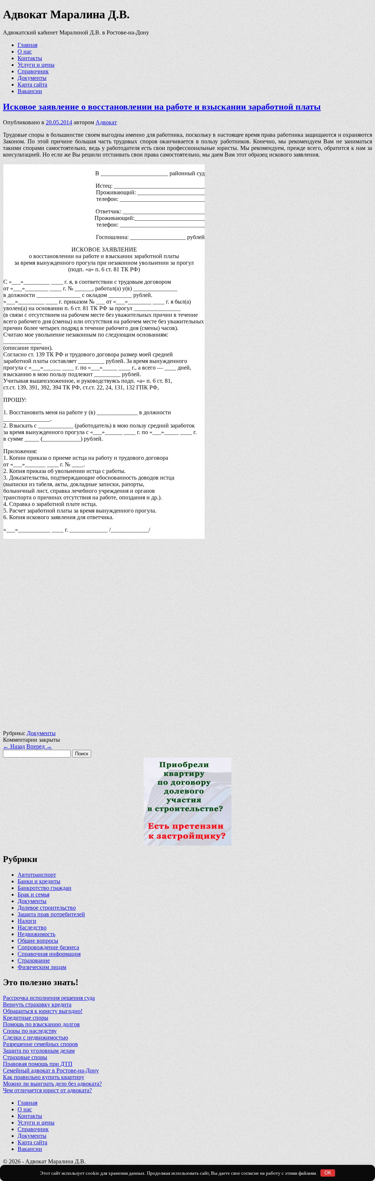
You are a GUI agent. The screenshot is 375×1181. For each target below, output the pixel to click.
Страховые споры (25, 1057)
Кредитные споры (25, 1018)
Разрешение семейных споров (40, 1044)
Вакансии (30, 91)
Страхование (34, 960)
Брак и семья (33, 894)
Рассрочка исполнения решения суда (49, 998)
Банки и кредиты (39, 881)
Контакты (30, 58)
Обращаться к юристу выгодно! (42, 1011)
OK (327, 1173)
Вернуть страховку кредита (37, 1004)
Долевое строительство (47, 908)
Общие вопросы (38, 941)
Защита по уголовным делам (39, 1051)
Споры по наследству (30, 1031)
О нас (25, 51)
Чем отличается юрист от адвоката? (47, 1090)
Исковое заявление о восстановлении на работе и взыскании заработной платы (162, 106)
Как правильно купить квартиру (43, 1077)
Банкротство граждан (44, 888)
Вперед (39, 746)
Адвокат (106, 122)
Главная (27, 45)
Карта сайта (32, 84)
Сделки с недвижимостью (35, 1037)
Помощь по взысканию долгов (41, 1024)
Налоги (27, 921)
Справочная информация (49, 954)
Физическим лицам (42, 967)
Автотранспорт (37, 875)
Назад (14, 746)
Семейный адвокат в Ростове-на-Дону (51, 1070)
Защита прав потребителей (51, 914)
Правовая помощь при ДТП (38, 1064)
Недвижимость (36, 934)
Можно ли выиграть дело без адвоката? (52, 1084)
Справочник (33, 71)
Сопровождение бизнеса (48, 947)
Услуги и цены (36, 65)
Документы (32, 78)
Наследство (32, 927)
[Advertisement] (187, 637)
